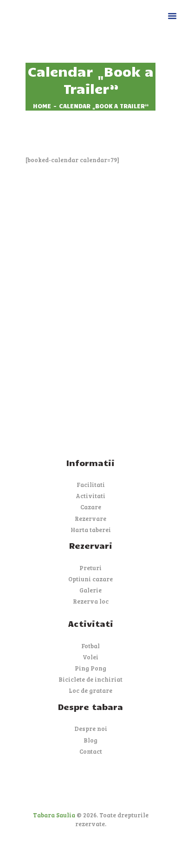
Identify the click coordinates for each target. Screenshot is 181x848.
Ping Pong (90, 668)
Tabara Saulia (54, 815)
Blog (90, 740)
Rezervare (90, 518)
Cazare (90, 507)
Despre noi (90, 728)
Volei (90, 657)
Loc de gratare (90, 690)
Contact (90, 751)
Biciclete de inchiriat (90, 679)
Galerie (90, 590)
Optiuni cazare (90, 579)
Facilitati (91, 484)
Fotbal (90, 646)
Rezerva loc (91, 601)
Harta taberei (91, 530)
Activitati (90, 496)
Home (42, 106)
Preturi (90, 568)
